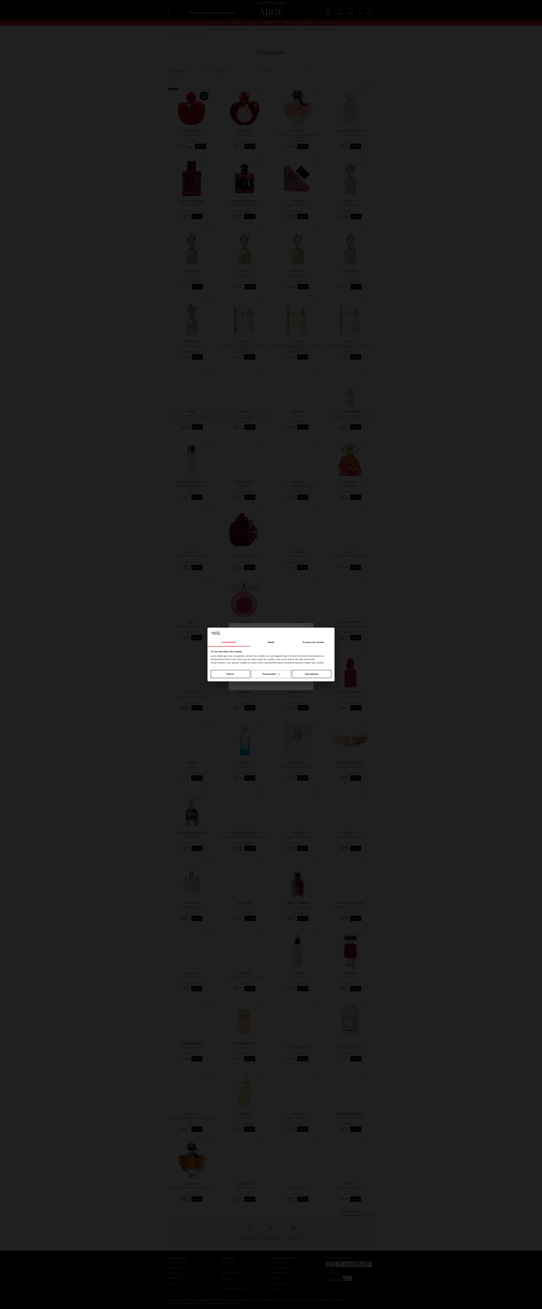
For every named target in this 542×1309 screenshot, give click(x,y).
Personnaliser (269, 674)
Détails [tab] (271, 642)
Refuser (230, 674)
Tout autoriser (312, 674)
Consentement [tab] (228, 642)
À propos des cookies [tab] (313, 642)
